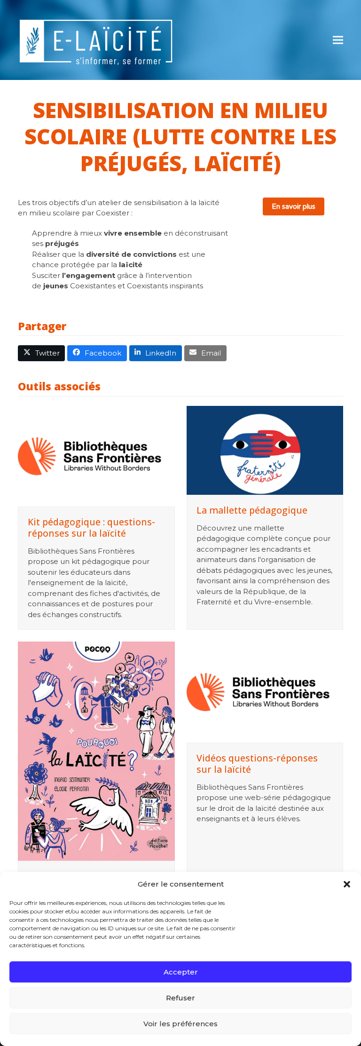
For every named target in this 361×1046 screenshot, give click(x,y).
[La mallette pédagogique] (265, 450)
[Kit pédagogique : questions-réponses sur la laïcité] (96, 456)
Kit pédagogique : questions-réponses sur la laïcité (91, 527)
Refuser (180, 997)
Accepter (181, 971)
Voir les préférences (180, 1023)
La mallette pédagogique (251, 510)
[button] (347, 884)
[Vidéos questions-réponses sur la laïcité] (265, 692)
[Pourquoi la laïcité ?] (96, 751)
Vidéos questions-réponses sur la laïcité (257, 764)
